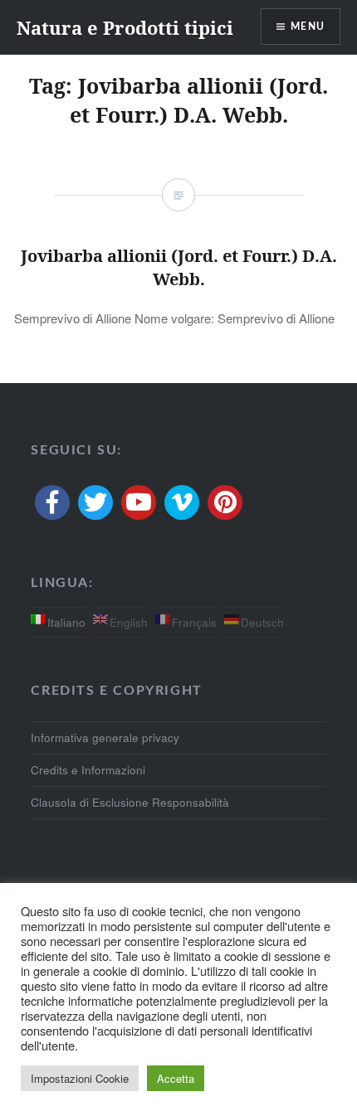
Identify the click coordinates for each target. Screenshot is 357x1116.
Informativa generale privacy (105, 737)
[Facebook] (52, 502)
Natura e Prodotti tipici (125, 27)
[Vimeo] (181, 502)
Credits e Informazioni (88, 770)
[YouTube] (138, 502)
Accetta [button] (175, 1078)
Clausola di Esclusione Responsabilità (130, 802)
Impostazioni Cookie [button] (80, 1078)
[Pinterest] (225, 502)
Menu (308, 27)
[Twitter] (95, 502)
